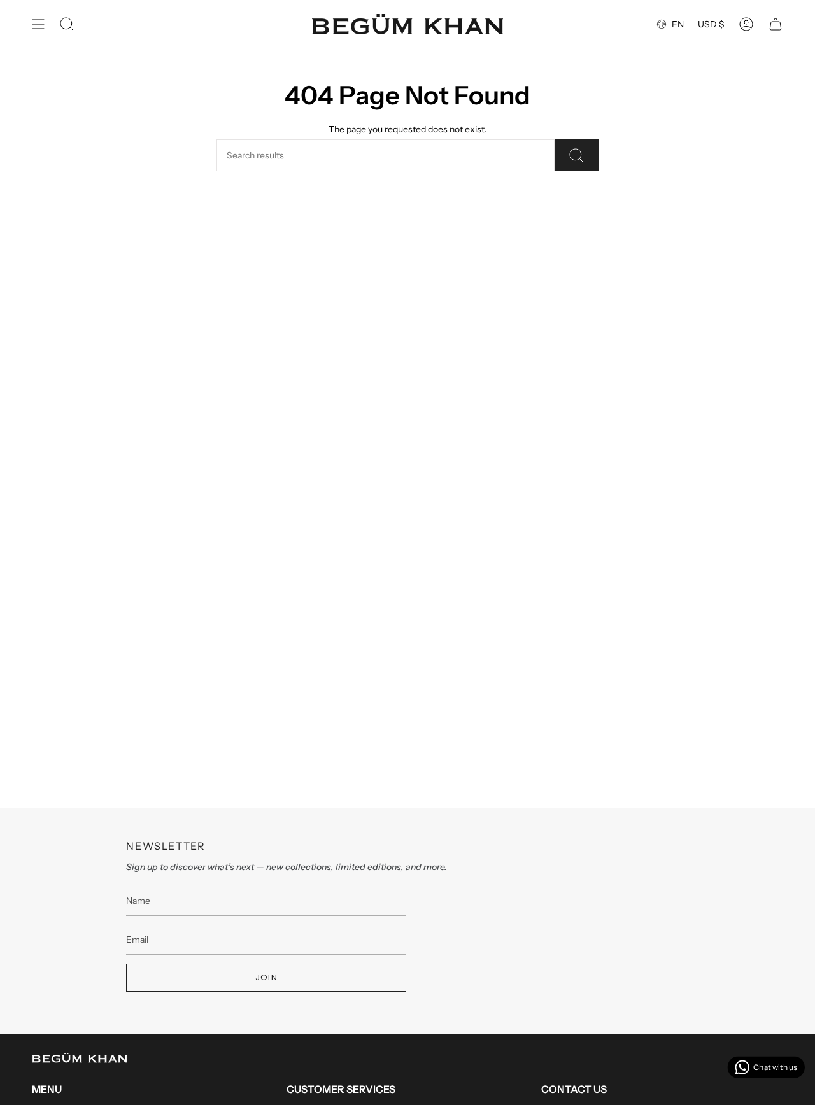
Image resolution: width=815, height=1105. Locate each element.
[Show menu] (38, 24)
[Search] (577, 155)
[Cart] (775, 24)
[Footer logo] (79, 1058)
